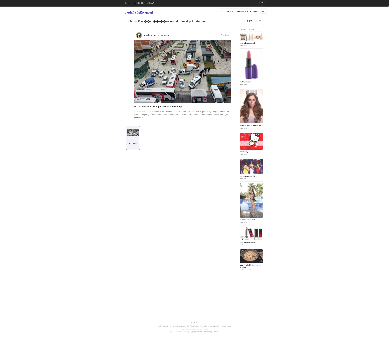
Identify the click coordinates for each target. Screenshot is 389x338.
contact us (180, 332)
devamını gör (139, 117)
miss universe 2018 (247, 220)
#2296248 (133, 144)
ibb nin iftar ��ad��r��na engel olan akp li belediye (167, 21)
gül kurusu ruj (245, 82)
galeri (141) (139, 3)
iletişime (199, 329)
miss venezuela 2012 (248, 176)
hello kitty (244, 152)
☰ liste (258, 21)
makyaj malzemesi (247, 43)
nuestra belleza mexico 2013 (251, 125)
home (127, 3)
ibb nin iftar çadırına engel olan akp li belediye (158, 106)
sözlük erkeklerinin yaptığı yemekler (250, 266)
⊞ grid (249, 21)
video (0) (151, 3)
